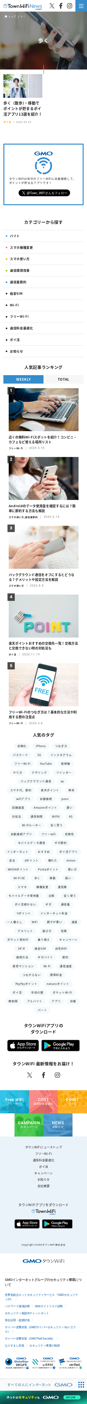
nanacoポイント (58, 984)
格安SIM (16, 293)
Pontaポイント (48, 869)
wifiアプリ (23, 799)
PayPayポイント (26, 984)
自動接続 (46, 799)
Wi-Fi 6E (19, 878)
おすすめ (44, 852)
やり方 (17, 773)
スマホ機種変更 (21, 247)
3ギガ (21, 949)
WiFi (35, 922)
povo (65, 799)
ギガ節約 (61, 843)
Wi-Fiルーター (31, 825)
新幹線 (65, 764)
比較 (52, 896)
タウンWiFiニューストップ (43, 1147)
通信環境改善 (20, 270)
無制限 (13, 1001)
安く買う (57, 825)
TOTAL (63, 379)
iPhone (41, 746)
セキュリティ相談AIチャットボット (27, 1313)
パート (42, 1010)
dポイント (32, 860)
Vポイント (24, 913)
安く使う (70, 896)
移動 (53, 878)
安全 (12, 860)
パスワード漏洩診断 (17, 1306)
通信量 (65, 904)
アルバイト (34, 1001)
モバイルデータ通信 (31, 843)
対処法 (16, 816)
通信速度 (66, 966)
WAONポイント (18, 869)
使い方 (72, 869)
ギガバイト (45, 957)
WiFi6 (55, 816)
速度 (75, 922)
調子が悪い (54, 922)
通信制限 (36, 816)
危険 (64, 931)
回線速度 (18, 808)
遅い (69, 808)
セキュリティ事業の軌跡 (44, 1345)
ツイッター (64, 773)
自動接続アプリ (21, 834)
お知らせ (16, 351)
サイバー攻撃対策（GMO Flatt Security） (30, 1338)
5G (39, 755)
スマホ (22, 887)
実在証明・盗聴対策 (17, 1320)
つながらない (31, 975)
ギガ (48, 904)
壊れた (52, 860)
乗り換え (44, 940)
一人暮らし (14, 922)
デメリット (25, 931)
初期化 (22, 746)
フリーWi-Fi (19, 316)
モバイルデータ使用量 (23, 896)
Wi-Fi (14, 305)
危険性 (69, 834)
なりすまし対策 (14, 1345)
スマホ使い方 (20, 258)
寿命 (71, 790)
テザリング (39, 773)
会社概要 (43, 1186)
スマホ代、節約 (21, 790)
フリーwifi (48, 834)
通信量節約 (18, 282)
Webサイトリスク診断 (49, 1306)
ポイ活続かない (25, 904)
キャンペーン (68, 940)
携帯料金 (56, 975)
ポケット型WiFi (18, 940)
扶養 (73, 1001)
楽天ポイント (50, 790)
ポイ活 (15, 339)
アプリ (56, 1001)
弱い (68, 878)
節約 (65, 957)
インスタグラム (61, 755)
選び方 (46, 931)
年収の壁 (37, 992)
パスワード (20, 755)
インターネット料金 (54, 913)
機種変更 (42, 887)
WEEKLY (23, 379)
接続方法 (22, 957)
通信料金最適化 (21, 328)
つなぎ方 (61, 746)
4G (70, 816)
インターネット (18, 852)
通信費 (62, 887)
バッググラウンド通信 (36, 781)
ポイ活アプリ (68, 852)
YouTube (46, 764)
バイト (15, 235)
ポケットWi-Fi (62, 992)
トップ (12, 16)
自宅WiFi (61, 949)
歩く (37, 878)
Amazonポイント (45, 808)
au (62, 781)
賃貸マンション (23, 966)
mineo (70, 860)
